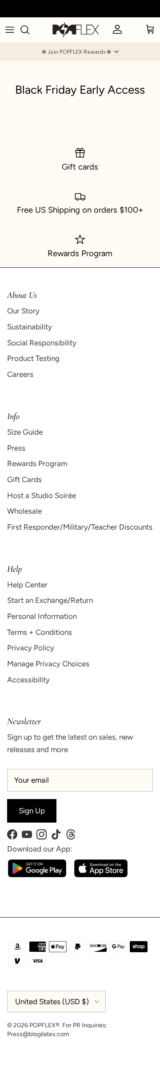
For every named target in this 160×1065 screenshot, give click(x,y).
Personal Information (42, 616)
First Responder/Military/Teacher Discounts (79, 527)
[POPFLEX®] (75, 30)
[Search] (29, 30)
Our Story (23, 310)
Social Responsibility (41, 342)
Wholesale (24, 511)
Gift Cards (24, 479)
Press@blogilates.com (38, 1034)
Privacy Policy (30, 647)
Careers (20, 374)
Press (16, 447)
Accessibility (28, 679)
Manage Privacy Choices (48, 663)
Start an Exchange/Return (50, 600)
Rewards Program (37, 463)
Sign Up (32, 810)
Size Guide (25, 432)
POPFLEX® (44, 1025)
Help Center (27, 584)
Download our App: (39, 848)
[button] (80, 52)
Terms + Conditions (39, 632)
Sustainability (29, 326)
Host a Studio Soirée (41, 495)
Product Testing (33, 358)
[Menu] (10, 30)
